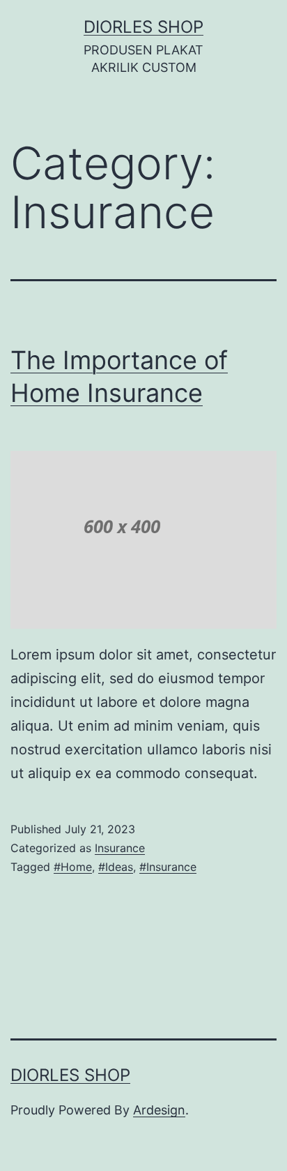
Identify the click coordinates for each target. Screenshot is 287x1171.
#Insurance (167, 867)
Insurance (120, 848)
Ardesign (159, 1110)
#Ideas (115, 867)
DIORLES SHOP (143, 27)
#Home (73, 867)
